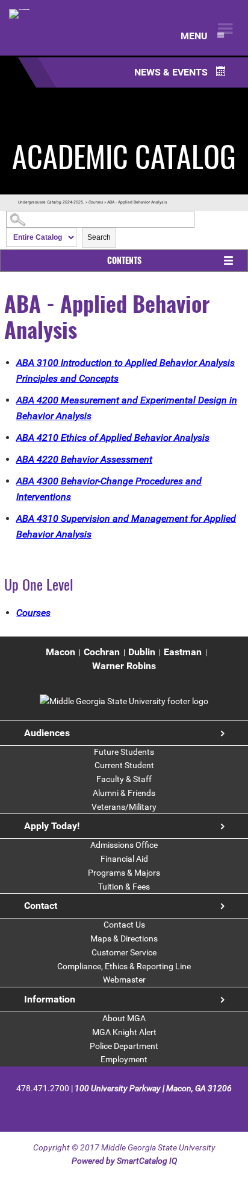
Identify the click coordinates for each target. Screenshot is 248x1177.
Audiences (47, 733)
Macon (60, 652)
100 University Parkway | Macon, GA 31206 (153, 1088)
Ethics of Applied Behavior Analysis (112, 437)
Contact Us (124, 924)
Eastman (183, 652)
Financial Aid (124, 859)
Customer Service (124, 952)
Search (99, 237)
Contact (40, 905)
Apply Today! (51, 826)
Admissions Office (124, 845)
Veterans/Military (124, 807)
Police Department (124, 1046)
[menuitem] (60, 652)
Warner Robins (124, 666)
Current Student (124, 765)
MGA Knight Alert (124, 1032)
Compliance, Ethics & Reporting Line (124, 966)
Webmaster (124, 979)
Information (49, 999)
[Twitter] (114, 1107)
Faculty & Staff (124, 779)
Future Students (124, 752)
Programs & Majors (124, 872)
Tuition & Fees (124, 886)
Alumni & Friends (124, 793)
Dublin (141, 652)
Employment (124, 1059)
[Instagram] (135, 1107)
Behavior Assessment (84, 459)
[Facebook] (93, 1107)
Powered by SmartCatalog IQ (124, 1161)
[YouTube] (155, 1107)
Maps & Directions (124, 938)
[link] (124, 701)
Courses (95, 202)
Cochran (102, 652)
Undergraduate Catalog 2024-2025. (51, 202)
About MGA (124, 1018)
